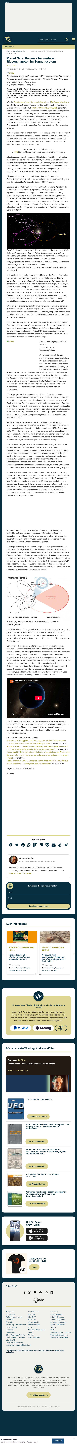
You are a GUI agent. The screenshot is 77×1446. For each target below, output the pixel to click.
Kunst (30, 1327)
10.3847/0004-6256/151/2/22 (44, 108)
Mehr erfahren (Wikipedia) (20, 873)
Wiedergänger (52, 970)
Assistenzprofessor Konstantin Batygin (30, 102)
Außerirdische (19, 968)
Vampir (44, 970)
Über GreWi (10, 1340)
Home (8, 51)
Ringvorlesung (13, 970)
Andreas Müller (12, 66)
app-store (37, 1231)
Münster (27, 968)
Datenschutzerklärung (14, 1343)
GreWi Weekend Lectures (15, 1337)
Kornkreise (32, 1320)
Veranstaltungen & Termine (60, 1332)
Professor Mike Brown (60, 102)
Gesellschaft (10, 1332)
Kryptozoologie (34, 1325)
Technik (53, 1327)
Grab (49, 968)
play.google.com (37, 1238)
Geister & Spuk (11, 1327)
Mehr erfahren (61, 1028)
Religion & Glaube (57, 1317)
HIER (16, 152)
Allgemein (9, 1312)
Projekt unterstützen (38, 1395)
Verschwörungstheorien (59, 1335)
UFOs (12, 950)
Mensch (31, 1335)
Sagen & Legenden (57, 1320)
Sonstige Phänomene (58, 1322)
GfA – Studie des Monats (15, 1335)
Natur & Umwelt (34, 1337)
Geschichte (10, 1330)
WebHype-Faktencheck (59, 1337)
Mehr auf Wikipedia (16, 1070)
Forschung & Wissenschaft (21, 948)
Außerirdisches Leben (14, 1317)
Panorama (54, 1312)
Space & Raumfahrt (19, 51)
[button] (11, 845)
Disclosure (10, 1320)
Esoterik (9, 1322)
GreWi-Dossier (33, 1312)
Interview (31, 1314)
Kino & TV (32, 1317)
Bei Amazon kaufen (36, 1204)
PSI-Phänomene (56, 1314)
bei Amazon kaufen (38, 1116)
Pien (53, 968)
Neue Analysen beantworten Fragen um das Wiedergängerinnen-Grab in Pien (53, 958)
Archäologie (48, 948)
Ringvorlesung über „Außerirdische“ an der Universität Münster (19, 957)
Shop (34, 1267)
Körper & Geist (33, 1322)
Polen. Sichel (59, 968)
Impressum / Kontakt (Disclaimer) (18, 1345)
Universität (22, 970)
